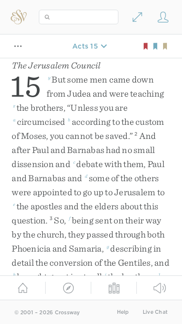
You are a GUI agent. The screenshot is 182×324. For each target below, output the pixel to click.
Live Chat (155, 312)
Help (123, 312)
